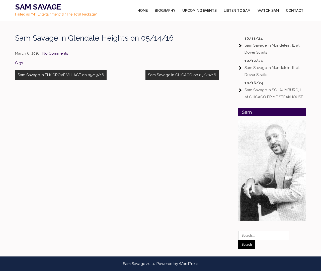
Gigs (19, 63)
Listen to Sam (237, 11)
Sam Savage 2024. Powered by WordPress (160, 263)
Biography (165, 11)
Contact (294, 11)
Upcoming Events (199, 11)
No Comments (55, 53)
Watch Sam (268, 11)
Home (142, 11)
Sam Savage (38, 7)
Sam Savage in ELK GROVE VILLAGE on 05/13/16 (61, 75)
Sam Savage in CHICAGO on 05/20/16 (182, 75)
